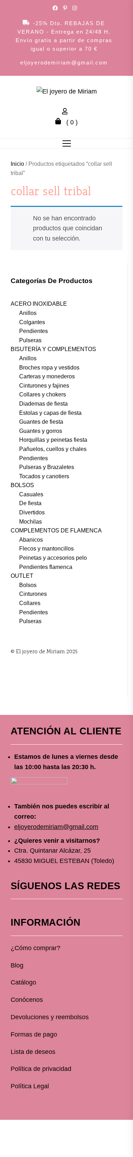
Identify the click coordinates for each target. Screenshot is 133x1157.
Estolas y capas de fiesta (50, 413)
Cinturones (33, 594)
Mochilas (30, 522)
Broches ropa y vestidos (49, 368)
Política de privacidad (41, 1068)
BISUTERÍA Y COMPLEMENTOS (53, 349)
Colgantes (32, 322)
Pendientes (33, 331)
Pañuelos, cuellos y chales (53, 449)
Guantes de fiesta (41, 422)
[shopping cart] (60, 122)
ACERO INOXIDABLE (39, 304)
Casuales (31, 494)
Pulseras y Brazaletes (46, 467)
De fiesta (30, 503)
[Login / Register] (66, 112)
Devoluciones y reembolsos (50, 1017)
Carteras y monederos (47, 376)
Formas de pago (34, 1034)
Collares (29, 603)
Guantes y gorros (40, 431)
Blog (17, 965)
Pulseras (30, 340)
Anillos (28, 313)
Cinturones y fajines (44, 386)
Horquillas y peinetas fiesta (53, 440)
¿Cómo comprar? (35, 948)
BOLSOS (22, 485)
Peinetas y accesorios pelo (53, 558)
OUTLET (22, 576)
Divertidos (32, 512)
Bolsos (28, 585)
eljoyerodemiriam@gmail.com (64, 63)
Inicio (17, 164)
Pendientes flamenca (45, 567)
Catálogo (23, 982)
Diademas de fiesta (43, 404)
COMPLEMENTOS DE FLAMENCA (56, 530)
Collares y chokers (42, 394)
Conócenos (27, 999)
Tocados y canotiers (44, 476)
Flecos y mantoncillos (46, 549)
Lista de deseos (33, 1051)
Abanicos (31, 540)
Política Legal (30, 1086)
